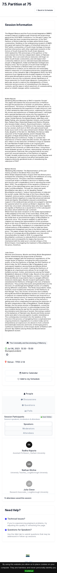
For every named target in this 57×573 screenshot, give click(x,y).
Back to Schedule (45, 10)
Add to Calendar (30, 373)
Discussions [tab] (29, 399)
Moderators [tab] (29, 428)
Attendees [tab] (28, 433)
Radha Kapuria (29, 450)
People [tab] (29, 394)
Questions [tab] (29, 405)
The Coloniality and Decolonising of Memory (28, 343)
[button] (28, 378)
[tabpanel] (28, 445)
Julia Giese (29, 489)
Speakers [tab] (28, 424)
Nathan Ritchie (29, 470)
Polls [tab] (30, 411)
